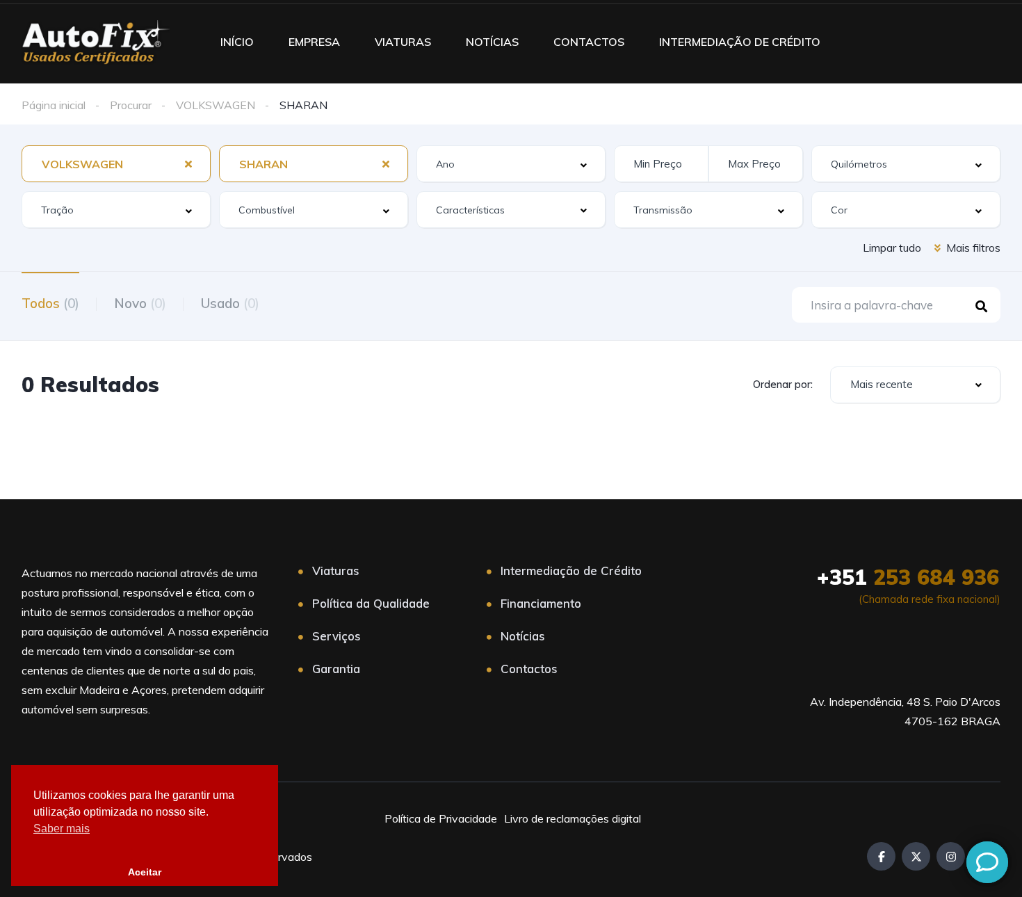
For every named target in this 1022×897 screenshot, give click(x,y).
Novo (140, 303)
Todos (50, 303)
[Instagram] (950, 856)
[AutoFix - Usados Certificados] (95, 42)
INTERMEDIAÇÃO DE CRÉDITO (739, 42)
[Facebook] (881, 856)
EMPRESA (314, 42)
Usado (230, 303)
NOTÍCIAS (492, 42)
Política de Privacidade (440, 818)
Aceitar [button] (144, 872)
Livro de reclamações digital (572, 818)
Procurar (131, 105)
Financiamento (541, 603)
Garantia (336, 668)
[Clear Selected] (188, 163)
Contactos (529, 668)
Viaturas (335, 570)
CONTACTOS (588, 42)
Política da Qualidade (371, 603)
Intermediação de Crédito (571, 570)
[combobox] (116, 163)
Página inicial (54, 105)
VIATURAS (403, 42)
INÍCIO (237, 42)
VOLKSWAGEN (215, 105)
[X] (916, 856)
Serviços (336, 636)
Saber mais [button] (61, 828)
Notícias (523, 636)
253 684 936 (908, 577)
